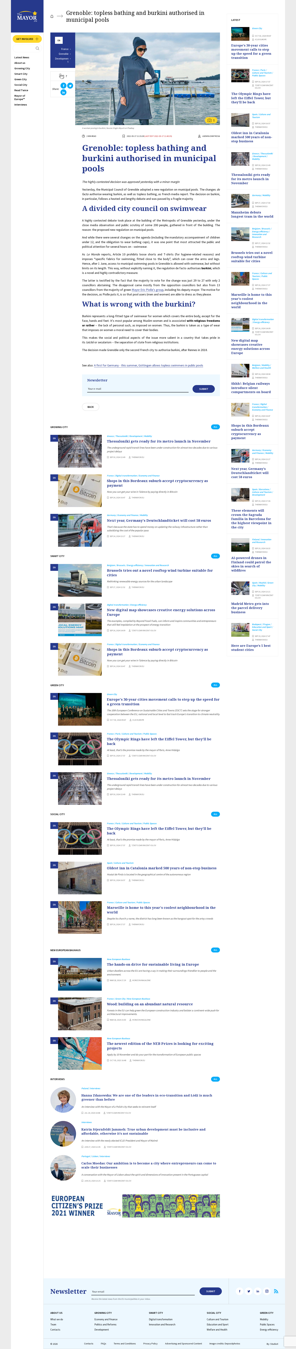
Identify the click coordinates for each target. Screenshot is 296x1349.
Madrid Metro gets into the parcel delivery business (250, 608)
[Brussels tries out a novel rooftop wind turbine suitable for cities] (80, 580)
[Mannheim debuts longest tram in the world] (240, 201)
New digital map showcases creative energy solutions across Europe (161, 612)
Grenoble (64, 53)
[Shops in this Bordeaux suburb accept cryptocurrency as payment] (80, 490)
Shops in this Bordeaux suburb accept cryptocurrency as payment (157, 483)
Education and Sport (218, 1324)
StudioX (274, 1343)
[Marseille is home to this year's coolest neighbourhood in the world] (80, 917)
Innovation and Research (162, 1324)
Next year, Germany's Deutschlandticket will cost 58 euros (159, 520)
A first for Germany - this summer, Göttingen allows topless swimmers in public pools (148, 365)
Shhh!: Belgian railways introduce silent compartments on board (251, 387)
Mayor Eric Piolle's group (147, 290)
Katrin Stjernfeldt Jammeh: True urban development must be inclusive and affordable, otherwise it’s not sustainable (143, 1131)
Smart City (20, 73)
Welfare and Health (217, 1329)
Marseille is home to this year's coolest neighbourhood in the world (161, 910)
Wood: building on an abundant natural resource (150, 1004)
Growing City (22, 68)
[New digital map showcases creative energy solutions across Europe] (80, 620)
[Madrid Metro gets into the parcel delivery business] (240, 588)
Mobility (264, 1319)
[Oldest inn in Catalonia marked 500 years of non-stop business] (80, 878)
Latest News (21, 57)
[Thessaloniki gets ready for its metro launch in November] (80, 451)
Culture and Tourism (217, 1319)
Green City (20, 79)
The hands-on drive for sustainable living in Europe (153, 964)
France (65, 49)
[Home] (51, 16)
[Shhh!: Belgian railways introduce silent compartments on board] (240, 371)
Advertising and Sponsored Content (183, 1343)
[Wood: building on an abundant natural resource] (80, 1013)
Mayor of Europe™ (19, 97)
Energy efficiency (269, 1329)
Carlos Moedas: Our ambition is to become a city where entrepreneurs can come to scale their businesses (148, 1165)
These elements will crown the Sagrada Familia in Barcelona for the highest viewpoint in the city (251, 518)
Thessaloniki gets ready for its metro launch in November (159, 441)
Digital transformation (160, 1319)
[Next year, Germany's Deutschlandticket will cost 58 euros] (80, 530)
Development (62, 60)
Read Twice (21, 90)
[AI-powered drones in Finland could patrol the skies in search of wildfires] (240, 545)
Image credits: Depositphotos (224, 1343)
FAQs (103, 1343)
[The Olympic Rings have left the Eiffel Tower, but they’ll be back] (80, 748)
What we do (56, 1319)
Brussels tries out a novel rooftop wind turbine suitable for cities (160, 572)
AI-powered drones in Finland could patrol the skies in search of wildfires (251, 564)
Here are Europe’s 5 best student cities (251, 648)
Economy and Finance (106, 1319)
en (59, 40)
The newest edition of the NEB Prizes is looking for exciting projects (160, 1045)
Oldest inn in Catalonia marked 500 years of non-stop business (162, 868)
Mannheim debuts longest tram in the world (252, 214)
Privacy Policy (150, 1343)
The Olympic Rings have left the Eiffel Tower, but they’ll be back (159, 741)
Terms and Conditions (125, 1343)
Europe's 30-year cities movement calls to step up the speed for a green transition (163, 701)
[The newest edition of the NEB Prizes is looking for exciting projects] (80, 1053)
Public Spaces (267, 1324)
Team (53, 1324)
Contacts (55, 1329)
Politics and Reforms (105, 1324)
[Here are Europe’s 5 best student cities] (240, 630)
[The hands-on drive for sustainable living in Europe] (80, 974)
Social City (20, 84)
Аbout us (19, 62)
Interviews (20, 104)
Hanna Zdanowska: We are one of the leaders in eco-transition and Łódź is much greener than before (146, 1097)
